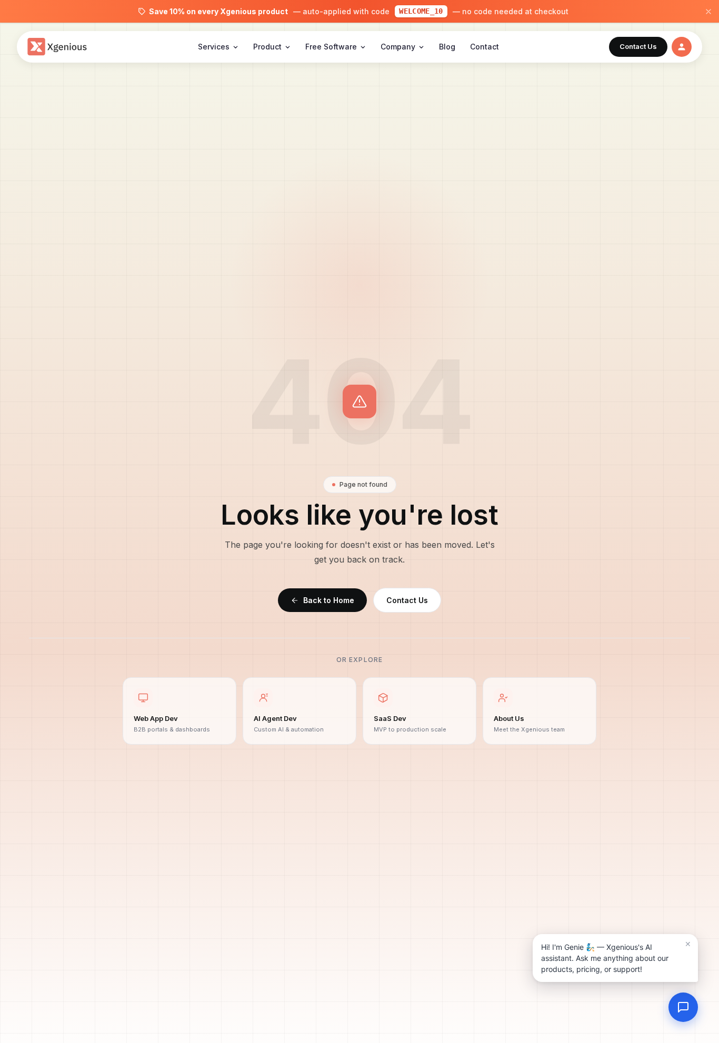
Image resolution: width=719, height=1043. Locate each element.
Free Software (331, 46)
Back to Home (328, 600)
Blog (447, 46)
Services (213, 46)
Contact (484, 46)
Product (267, 46)
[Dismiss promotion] (708, 11)
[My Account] (682, 47)
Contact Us (407, 600)
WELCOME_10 (421, 11)
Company (398, 46)
